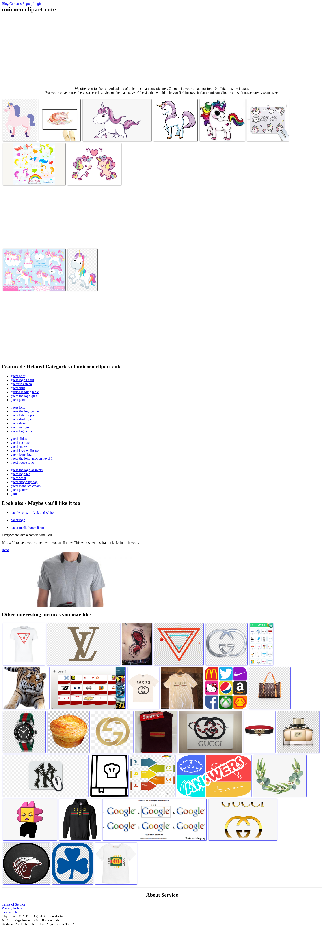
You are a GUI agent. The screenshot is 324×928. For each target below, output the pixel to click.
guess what (18, 478)
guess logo (18, 407)
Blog (5, 4)
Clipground (22, 914)
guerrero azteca (21, 384)
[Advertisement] (162, 50)
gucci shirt (18, 388)
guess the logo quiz (24, 396)
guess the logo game (25, 411)
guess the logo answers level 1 (32, 458)
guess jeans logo (22, 454)
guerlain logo (20, 427)
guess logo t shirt (22, 380)
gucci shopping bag (24, 482)
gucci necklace (21, 442)
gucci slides (19, 439)
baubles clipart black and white (32, 512)
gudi (14, 494)
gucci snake (19, 446)
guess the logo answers (27, 470)
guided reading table (25, 392)
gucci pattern (19, 490)
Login (37, 4)
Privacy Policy (12, 908)
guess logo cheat (22, 431)
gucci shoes (19, 423)
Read (5, 550)
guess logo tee (20, 474)
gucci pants (18, 400)
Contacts (15, 4)
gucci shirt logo (21, 419)
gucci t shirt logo (22, 415)
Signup (27, 4)
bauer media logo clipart (27, 527)
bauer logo (18, 520)
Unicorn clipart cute (16, 135)
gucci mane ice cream (26, 486)
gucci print (18, 376)
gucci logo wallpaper (25, 450)
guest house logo (22, 462)
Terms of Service (13, 904)
